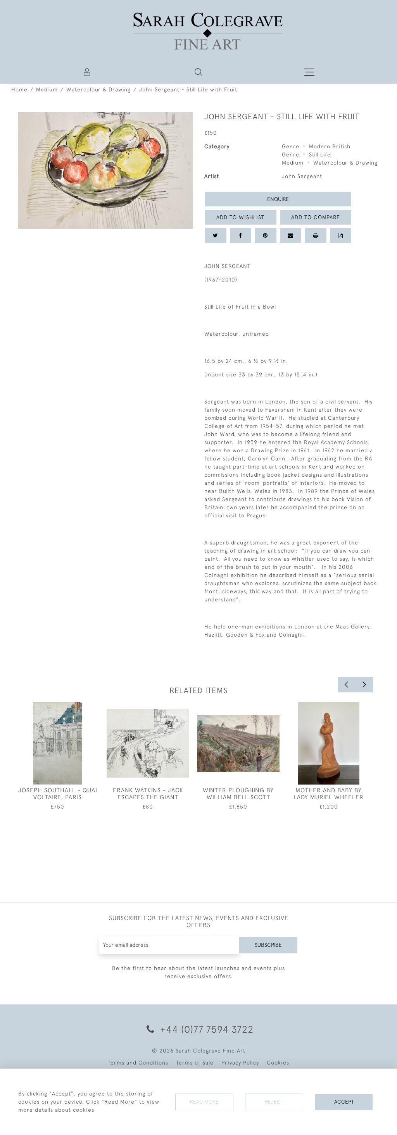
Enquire (278, 199)
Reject (274, 1102)
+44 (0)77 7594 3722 (205, 1029)
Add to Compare (315, 217)
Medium (47, 89)
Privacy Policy (240, 1062)
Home (19, 89)
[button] (198, 72)
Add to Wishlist (240, 217)
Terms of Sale (195, 1062)
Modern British (329, 146)
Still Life (320, 154)
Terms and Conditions (138, 1062)
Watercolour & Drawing (98, 89)
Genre (290, 146)
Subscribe (268, 945)
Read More (204, 1102)
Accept (344, 1102)
